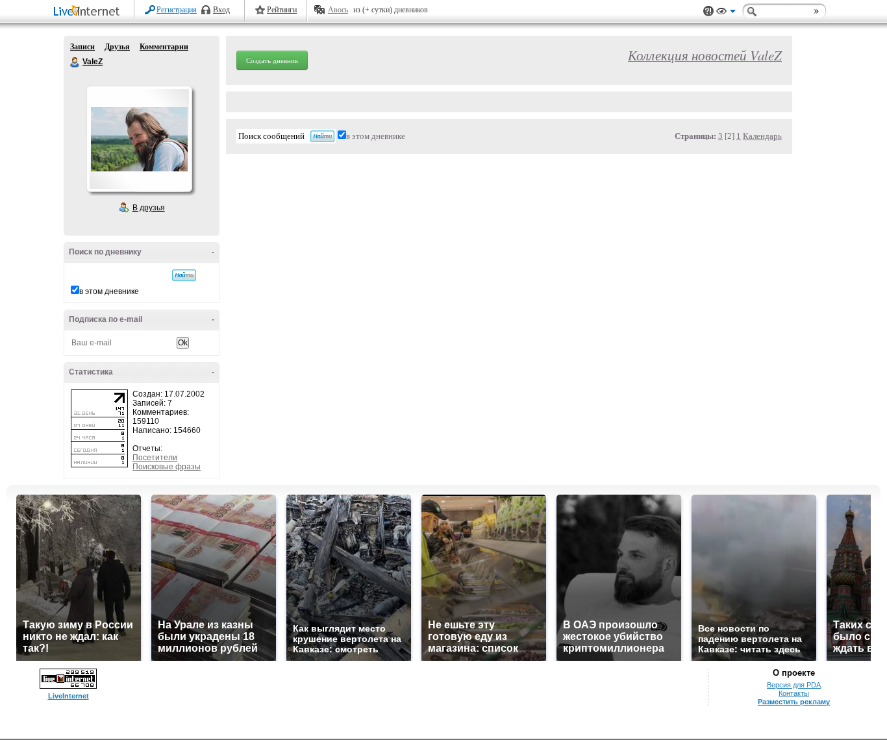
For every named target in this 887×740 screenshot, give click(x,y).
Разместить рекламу (794, 702)
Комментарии (164, 46)
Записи (82, 46)
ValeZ (75, 62)
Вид (726, 13)
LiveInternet (89, 12)
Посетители (154, 457)
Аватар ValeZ (139, 139)
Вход (221, 9)
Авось (338, 9)
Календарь (762, 136)
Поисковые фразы (166, 466)
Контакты (794, 693)
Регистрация (176, 9)
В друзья (148, 207)
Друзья (117, 46)
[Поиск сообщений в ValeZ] (184, 275)
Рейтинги (282, 9)
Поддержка (708, 11)
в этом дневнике (109, 291)
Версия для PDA (794, 685)
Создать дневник (272, 60)
